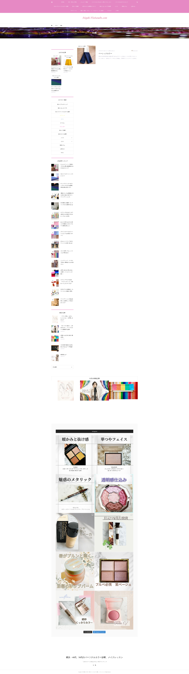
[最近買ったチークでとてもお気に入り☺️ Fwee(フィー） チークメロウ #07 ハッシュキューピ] (114, 610)
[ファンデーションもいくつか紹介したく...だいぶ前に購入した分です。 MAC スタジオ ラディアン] (75, 532)
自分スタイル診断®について (89, 6)
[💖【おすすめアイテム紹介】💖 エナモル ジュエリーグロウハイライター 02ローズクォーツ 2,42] (114, 454)
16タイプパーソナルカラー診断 (61, 6)
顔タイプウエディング (62, 104)
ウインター (62, 126)
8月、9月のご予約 (72, 2)
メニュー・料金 (84, 2)
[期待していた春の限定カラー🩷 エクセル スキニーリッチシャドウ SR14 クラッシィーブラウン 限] (114, 571)
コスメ (62, 141)
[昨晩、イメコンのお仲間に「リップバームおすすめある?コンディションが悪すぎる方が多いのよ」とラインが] (75, 571)
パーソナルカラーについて (121, 2)
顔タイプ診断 (75, 6)
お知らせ (133, 6)
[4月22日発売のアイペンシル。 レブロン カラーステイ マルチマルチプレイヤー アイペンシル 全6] (75, 493)
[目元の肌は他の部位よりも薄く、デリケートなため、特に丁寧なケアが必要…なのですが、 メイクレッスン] (114, 532)
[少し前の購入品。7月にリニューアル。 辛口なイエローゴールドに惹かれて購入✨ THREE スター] (75, 454)
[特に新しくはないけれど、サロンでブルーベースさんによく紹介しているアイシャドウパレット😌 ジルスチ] (114, 493)
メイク (116, 6)
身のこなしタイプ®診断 (105, 6)
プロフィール (73, 10)
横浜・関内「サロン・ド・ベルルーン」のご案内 (92, 10)
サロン (62, 152)
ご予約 (117, 10)
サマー (62, 119)
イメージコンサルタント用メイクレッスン (101, 2)
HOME (62, 2)
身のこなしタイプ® (62, 108)
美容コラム (124, 6)
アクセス (109, 10)
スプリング (62, 115)
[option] (67, 391)
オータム (62, 123)
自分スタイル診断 (62, 134)
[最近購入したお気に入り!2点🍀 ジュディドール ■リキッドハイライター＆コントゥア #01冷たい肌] (75, 610)
